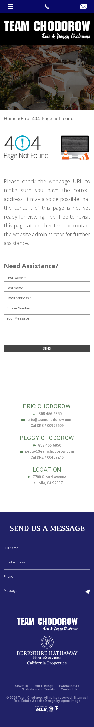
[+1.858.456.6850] (47, 6)
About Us (22, 686)
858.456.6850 (50, 414)
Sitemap (79, 697)
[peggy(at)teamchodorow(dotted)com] (83, 7)
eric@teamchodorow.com (50, 420)
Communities (69, 686)
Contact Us (69, 689)
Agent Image (70, 701)
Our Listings (44, 686)
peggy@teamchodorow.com (49, 451)
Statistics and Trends (38, 689)
